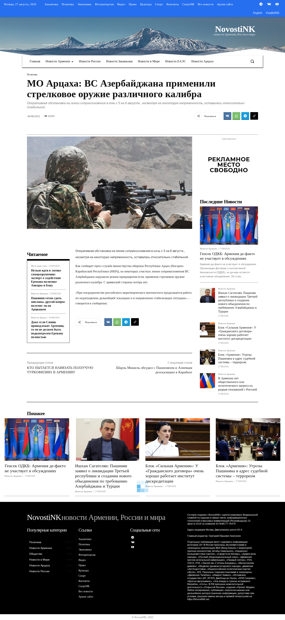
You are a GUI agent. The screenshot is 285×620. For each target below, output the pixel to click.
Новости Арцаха (39, 318)
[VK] (227, 116)
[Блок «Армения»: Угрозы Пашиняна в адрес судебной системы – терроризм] (207, 357)
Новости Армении (39, 294)
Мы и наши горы (39, 266)
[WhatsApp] (236, 116)
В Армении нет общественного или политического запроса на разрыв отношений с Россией (237, 384)
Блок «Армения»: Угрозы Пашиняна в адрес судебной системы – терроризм (236, 358)
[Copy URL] (254, 116)
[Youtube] (277, 4)
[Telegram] (261, 4)
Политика (32, 74)
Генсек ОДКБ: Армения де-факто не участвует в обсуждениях (35, 468)
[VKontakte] (269, 4)
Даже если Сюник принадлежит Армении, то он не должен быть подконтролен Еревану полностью (47, 329)
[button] (252, 61)
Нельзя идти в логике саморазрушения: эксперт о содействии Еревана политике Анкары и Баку (46, 278)
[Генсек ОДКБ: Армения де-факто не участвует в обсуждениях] (229, 225)
